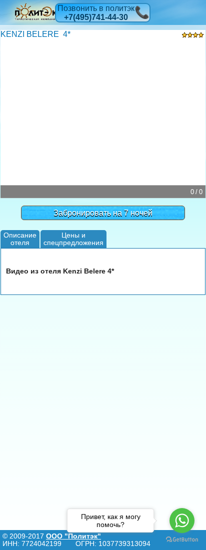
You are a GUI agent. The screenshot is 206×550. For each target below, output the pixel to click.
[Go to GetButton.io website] (182, 540)
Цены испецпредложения (74, 239)
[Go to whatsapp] (182, 520)
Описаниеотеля (20, 239)
